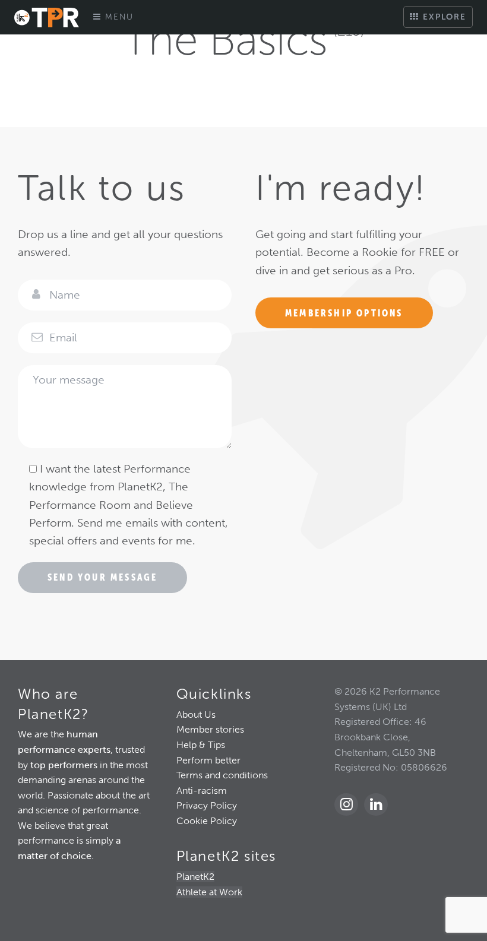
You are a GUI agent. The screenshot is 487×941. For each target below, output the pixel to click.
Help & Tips (200, 744)
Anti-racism (201, 790)
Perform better (208, 760)
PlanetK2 (195, 876)
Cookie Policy (206, 820)
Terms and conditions (222, 775)
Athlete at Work (209, 892)
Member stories (210, 729)
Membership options (344, 313)
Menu (118, 17)
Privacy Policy (206, 805)
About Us (196, 714)
